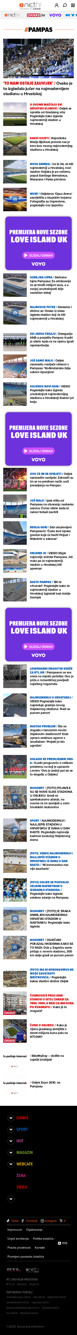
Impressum (14, 1229)
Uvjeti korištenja (18, 1238)
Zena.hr (22, 1284)
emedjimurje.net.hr (18, 1297)
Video (21, 1187)
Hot (20, 1141)
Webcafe (24, 1164)
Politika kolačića (43, 1238)
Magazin (24, 1152)
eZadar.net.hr (50, 1307)
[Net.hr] (32, 1270)
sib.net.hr (39, 1297)
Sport (22, 1129)
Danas (22, 1118)
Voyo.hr (34, 1284)
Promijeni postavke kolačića (25, 1256)
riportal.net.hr (40, 1302)
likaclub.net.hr (29, 1313)
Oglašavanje (34, 1229)
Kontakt (40, 1247)
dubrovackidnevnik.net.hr (23, 1307)
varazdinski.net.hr (18, 1302)
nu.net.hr (12, 1313)
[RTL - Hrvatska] (13, 1270)
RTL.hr (10, 1284)
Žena (21, 1175)
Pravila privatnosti (19, 1247)
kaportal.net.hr (56, 1297)
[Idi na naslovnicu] (31, 9)
